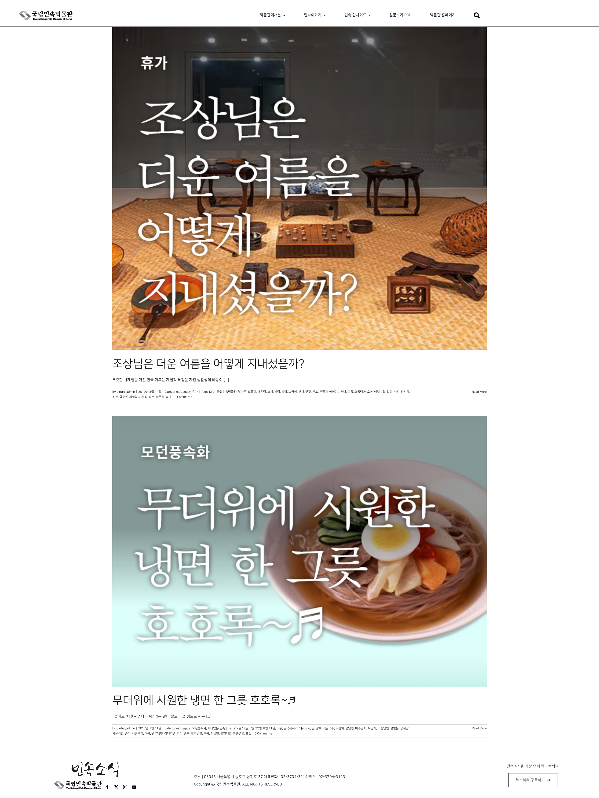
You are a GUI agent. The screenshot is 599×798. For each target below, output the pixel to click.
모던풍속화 (199, 728)
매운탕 (262, 391)
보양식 (293, 391)
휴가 (195, 391)
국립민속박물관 (227, 391)
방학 (284, 391)
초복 (206, 733)
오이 (370, 391)
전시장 (405, 391)
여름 (350, 391)
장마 (180, 733)
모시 (270, 391)
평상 (144, 397)
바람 (277, 391)
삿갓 (308, 391)
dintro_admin (126, 391)
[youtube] (134, 787)
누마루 (242, 391)
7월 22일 (256, 728)
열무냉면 (157, 733)
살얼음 (394, 728)
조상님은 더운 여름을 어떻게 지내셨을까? (208, 364)
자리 (396, 391)
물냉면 (349, 728)
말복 (318, 728)
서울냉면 (118, 733)
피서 (151, 397)
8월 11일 (269, 728)
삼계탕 (404, 728)
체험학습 (134, 397)
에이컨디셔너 (337, 391)
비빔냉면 (383, 728)
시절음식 (137, 733)
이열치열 (379, 391)
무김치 (340, 728)
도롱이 (252, 391)
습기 (128, 733)
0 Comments (183, 397)
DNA (212, 391)
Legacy (186, 391)
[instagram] (125, 787)
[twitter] (116, 787)
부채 (301, 391)
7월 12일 (242, 728)
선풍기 (323, 391)
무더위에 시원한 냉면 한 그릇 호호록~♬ (203, 700)
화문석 (160, 397)
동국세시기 (291, 728)
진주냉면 (196, 733)
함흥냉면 (238, 733)
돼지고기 (304, 728)
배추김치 (360, 728)
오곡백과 (360, 391)
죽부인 (123, 397)
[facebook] (107, 787)
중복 (187, 733)
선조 (315, 391)
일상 (389, 391)
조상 (115, 397)
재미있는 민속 (216, 728)
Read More (479, 391)
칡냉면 (215, 733)
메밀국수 (328, 728)
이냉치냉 (169, 733)
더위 (279, 728)
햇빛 (248, 733)
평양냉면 (226, 733)
